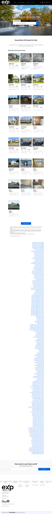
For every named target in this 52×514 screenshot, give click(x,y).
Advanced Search (21, 2)
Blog (51, 481)
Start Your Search (26, 223)
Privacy (23, 512)
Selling (32, 2)
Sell (32, 20)
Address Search (20, 486)
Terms (21, 512)
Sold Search (27, 486)
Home (15, 2)
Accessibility (18, 512)
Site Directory (7, 506)
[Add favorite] (18, 69)
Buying (28, 2)
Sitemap (3, 506)
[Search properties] (37, 23)
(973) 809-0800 (4, 498)
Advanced (25, 20)
